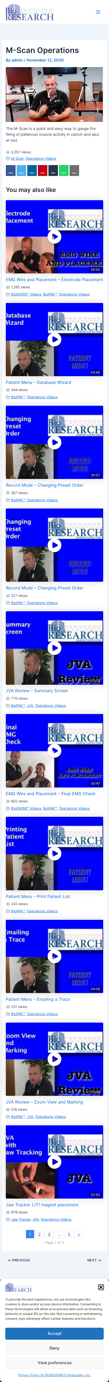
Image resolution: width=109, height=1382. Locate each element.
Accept (55, 1333)
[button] (101, 1287)
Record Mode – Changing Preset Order (44, 485)
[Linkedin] (34, 171)
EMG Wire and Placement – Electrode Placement (54, 280)
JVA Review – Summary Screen (37, 691)
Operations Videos (41, 158)
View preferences (55, 1362)
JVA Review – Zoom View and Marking (44, 1102)
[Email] (81, 171)
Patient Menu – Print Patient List (38, 897)
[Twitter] (23, 171)
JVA (30, 706)
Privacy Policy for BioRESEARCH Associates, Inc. (54, 1375)
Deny (54, 1348)
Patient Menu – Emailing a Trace (38, 999)
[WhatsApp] (69, 171)
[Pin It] (46, 171)
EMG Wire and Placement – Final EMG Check (51, 794)
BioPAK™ (50, 295)
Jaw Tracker (21, 1220)
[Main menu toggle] (98, 12)
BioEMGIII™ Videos (26, 295)
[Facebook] (11, 171)
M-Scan (17, 158)
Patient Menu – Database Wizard (38, 383)
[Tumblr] (58, 171)
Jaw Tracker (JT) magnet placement (42, 1205)
